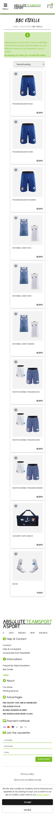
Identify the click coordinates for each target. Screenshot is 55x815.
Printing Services (10, 690)
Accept (27, 802)
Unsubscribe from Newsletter (16, 652)
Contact (7, 645)
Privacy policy (27, 773)
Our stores (7, 686)
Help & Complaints (12, 648)
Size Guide (8, 669)
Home (15, 26)
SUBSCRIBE (44, 759)
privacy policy (43, 794)
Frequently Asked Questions (16, 665)
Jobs (6, 675)
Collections (25, 26)
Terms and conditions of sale (27, 779)
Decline (27, 809)
